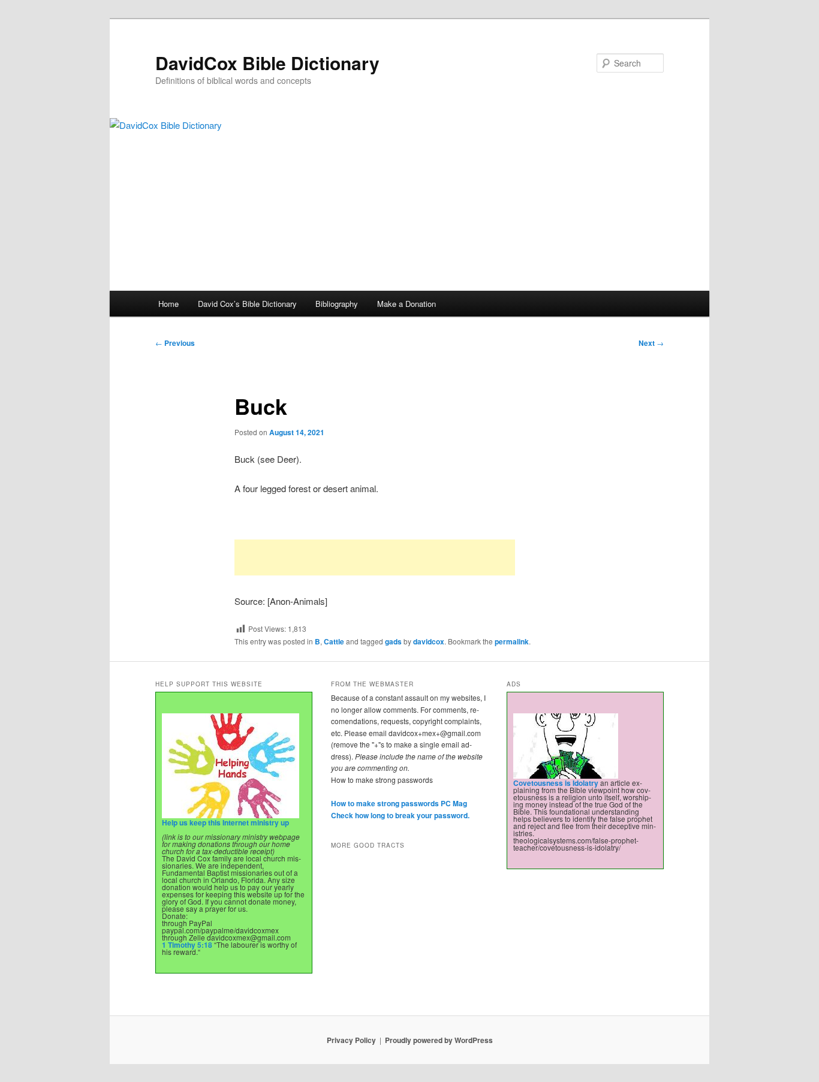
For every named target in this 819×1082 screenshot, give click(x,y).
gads (393, 641)
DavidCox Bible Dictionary (267, 63)
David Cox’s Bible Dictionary (247, 303)
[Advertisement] (374, 557)
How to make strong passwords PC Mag (399, 803)
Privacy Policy (351, 1040)
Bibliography (336, 303)
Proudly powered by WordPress (439, 1040)
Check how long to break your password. (400, 815)
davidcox (428, 641)
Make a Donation (406, 303)
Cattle (334, 641)
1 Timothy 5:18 (187, 944)
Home (168, 303)
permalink (512, 641)
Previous (175, 342)
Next (651, 342)
